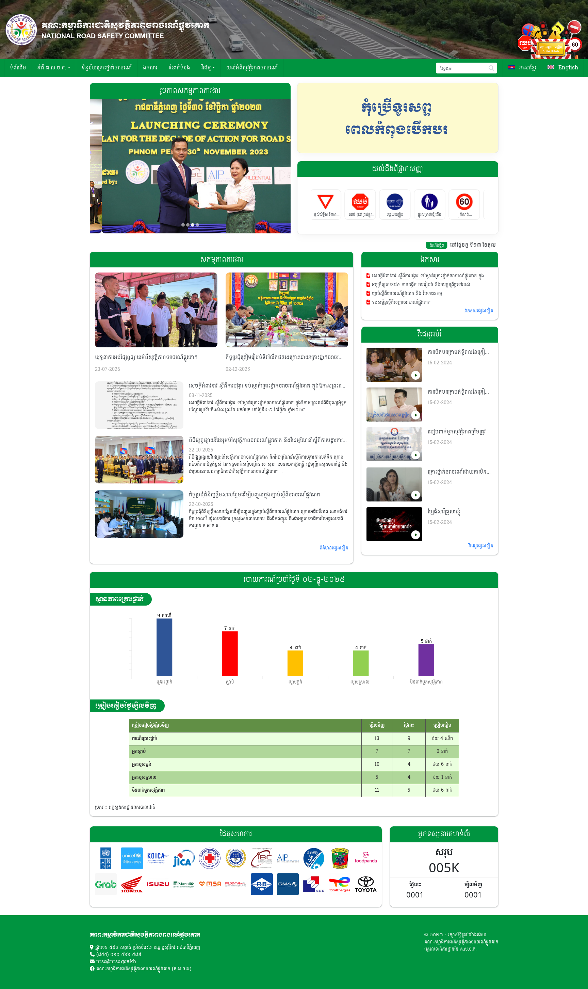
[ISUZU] (158, 884)
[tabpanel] (190, 166)
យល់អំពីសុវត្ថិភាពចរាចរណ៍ (252, 68)
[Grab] (106, 884)
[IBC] (262, 858)
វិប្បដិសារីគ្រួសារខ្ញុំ (444, 512)
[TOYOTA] (366, 884)
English (567, 68)
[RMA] (288, 884)
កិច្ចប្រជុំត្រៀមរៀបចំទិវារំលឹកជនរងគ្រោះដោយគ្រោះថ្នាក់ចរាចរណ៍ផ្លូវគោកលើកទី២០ (285, 357)
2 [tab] (188, 225)
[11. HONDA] (132, 884)
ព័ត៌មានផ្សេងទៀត (334, 548)
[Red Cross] (209, 858)
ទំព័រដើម (18, 68)
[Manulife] (184, 884)
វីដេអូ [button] (206, 68)
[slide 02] (190, 166)
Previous (306, 117)
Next (489, 117)
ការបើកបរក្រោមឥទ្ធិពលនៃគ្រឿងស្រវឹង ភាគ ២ (458, 392)
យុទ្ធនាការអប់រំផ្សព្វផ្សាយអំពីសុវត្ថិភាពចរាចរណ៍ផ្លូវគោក (146, 357)
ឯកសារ (150, 68)
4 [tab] (197, 225)
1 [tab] (183, 225)
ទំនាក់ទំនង (179, 68)
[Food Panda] (366, 858)
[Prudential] (236, 884)
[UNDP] (106, 858)
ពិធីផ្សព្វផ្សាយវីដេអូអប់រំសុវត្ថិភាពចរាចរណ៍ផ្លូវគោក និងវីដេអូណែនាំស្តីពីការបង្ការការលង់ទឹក (266, 440)
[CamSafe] (314, 858)
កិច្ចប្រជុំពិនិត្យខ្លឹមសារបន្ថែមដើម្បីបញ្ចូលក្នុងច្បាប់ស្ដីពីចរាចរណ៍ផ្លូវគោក (254, 495)
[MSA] (209, 884)
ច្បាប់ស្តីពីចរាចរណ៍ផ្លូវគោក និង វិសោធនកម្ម (406, 293)
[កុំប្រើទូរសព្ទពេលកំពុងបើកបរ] (398, 118)
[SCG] (314, 884)
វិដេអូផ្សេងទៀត (481, 546)
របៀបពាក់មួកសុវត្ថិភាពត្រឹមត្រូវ (457, 432)
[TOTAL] (339, 884)
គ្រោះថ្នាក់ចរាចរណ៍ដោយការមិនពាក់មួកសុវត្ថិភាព (457, 472)
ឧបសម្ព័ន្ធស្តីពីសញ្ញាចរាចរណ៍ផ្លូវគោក (400, 302)
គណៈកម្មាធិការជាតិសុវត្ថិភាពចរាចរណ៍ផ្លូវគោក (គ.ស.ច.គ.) (143, 969)
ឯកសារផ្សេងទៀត (478, 311)
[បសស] (236, 858)
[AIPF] (288, 858)
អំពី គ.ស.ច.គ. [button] (51, 68)
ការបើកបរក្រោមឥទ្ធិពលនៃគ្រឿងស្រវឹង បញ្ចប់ (458, 352)
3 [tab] (192, 225)
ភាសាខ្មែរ (527, 68)
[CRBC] (262, 884)
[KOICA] (158, 858)
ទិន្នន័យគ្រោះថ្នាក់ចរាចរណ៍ (107, 68)
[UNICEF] (132, 858)
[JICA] (184, 858)
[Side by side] (339, 858)
